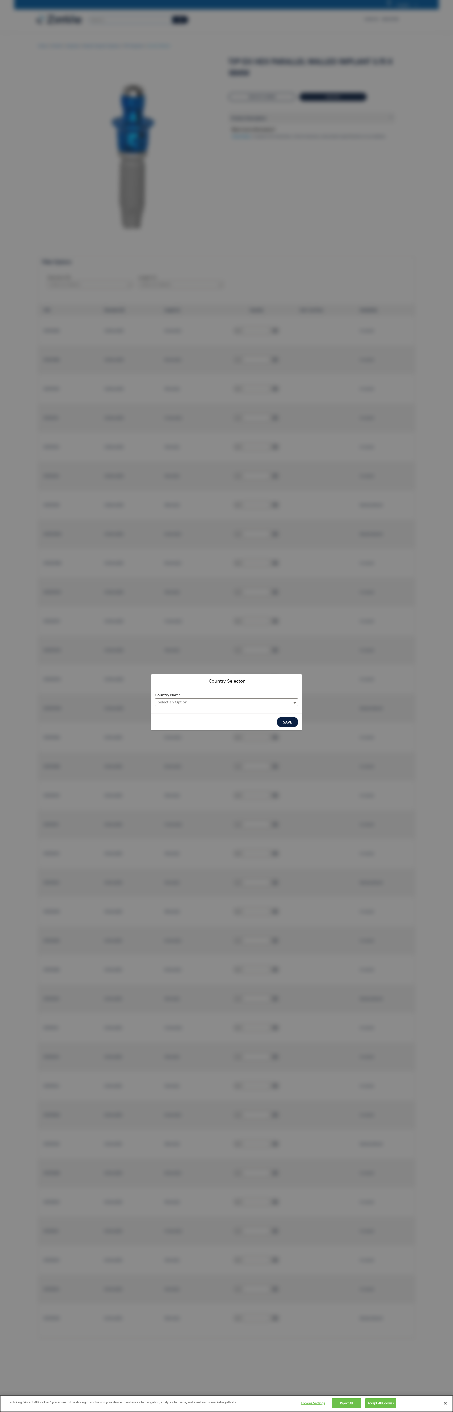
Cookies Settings (313, 1403)
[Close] (445, 1403)
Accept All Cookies (381, 1403)
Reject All (346, 1403)
